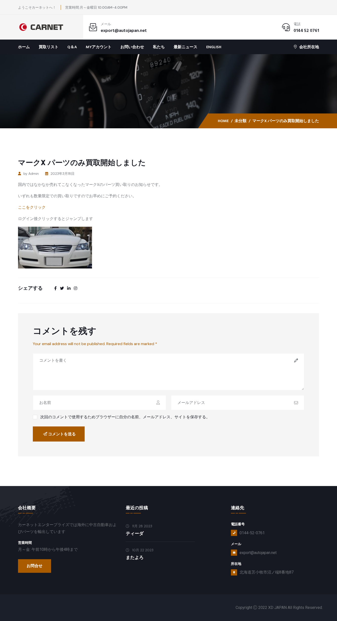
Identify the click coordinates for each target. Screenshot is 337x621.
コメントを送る (61, 434)
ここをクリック (32, 207)
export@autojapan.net (124, 30)
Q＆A (72, 47)
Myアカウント (99, 47)
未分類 (240, 121)
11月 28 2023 (141, 526)
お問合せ (34, 566)
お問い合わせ (132, 47)
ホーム (24, 47)
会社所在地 (309, 47)
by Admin (31, 173)
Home (223, 121)
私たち (159, 47)
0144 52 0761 (306, 30)
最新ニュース (185, 47)
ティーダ (135, 534)
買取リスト (48, 47)
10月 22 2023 (142, 550)
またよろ (135, 557)
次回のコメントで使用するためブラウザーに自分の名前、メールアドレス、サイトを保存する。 (125, 417)
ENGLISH (213, 47)
